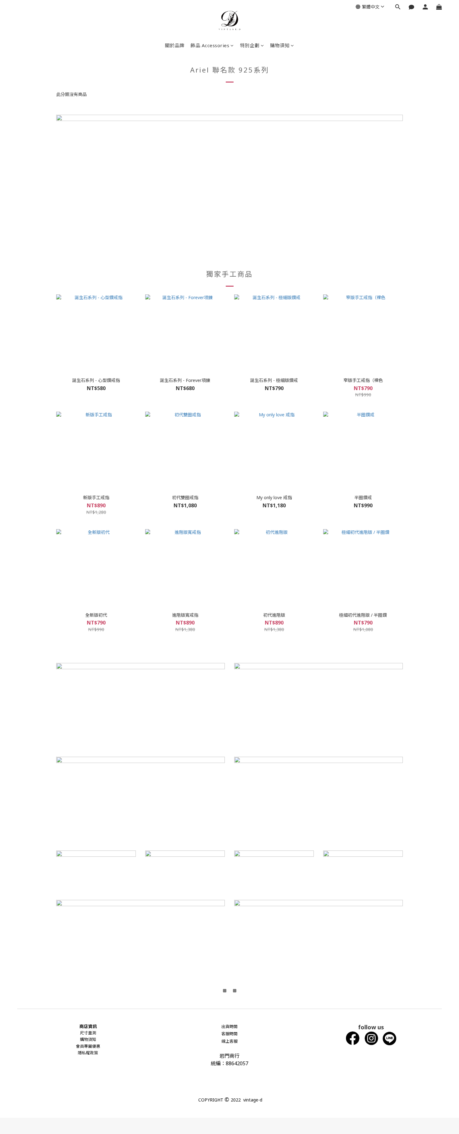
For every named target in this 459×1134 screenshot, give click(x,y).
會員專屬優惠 (88, 1046)
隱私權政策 (88, 1053)
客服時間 (229, 1033)
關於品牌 (174, 45)
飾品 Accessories (209, 45)
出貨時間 (229, 1026)
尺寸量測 (88, 1033)
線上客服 (229, 1041)
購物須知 (279, 45)
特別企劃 (249, 45)
